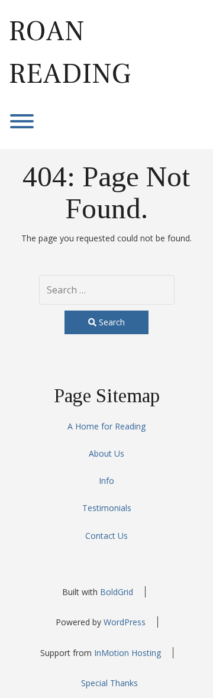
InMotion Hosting (127, 652)
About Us (106, 453)
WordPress (125, 622)
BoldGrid (116, 591)
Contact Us (106, 535)
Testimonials (106, 507)
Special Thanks (109, 683)
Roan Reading (70, 52)
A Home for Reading (106, 426)
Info (106, 480)
